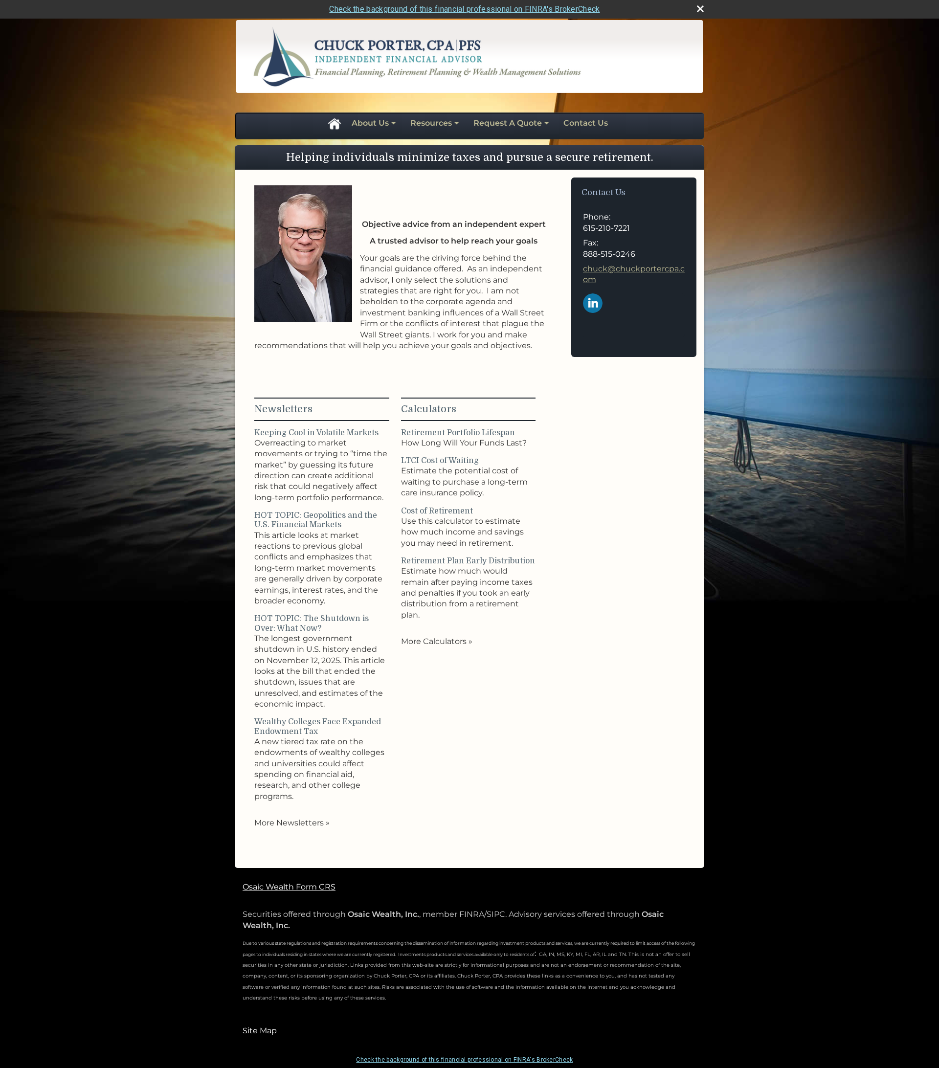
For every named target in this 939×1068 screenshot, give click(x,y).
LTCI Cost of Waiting (440, 460)
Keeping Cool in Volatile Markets (316, 432)
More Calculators (436, 641)
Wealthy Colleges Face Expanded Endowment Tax (317, 726)
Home (334, 123)
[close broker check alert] (700, 9)
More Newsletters (292, 822)
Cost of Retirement (437, 511)
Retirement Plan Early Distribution (468, 560)
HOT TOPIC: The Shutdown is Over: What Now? (311, 623)
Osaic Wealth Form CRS (289, 886)
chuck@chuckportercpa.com (634, 274)
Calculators (428, 409)
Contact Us (585, 123)
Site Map (260, 1030)
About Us (370, 123)
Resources (431, 123)
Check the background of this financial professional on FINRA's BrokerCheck (464, 9)
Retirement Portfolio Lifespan (458, 432)
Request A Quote (507, 123)
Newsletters (283, 409)
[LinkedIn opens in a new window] (593, 302)
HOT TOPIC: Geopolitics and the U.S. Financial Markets (315, 520)
